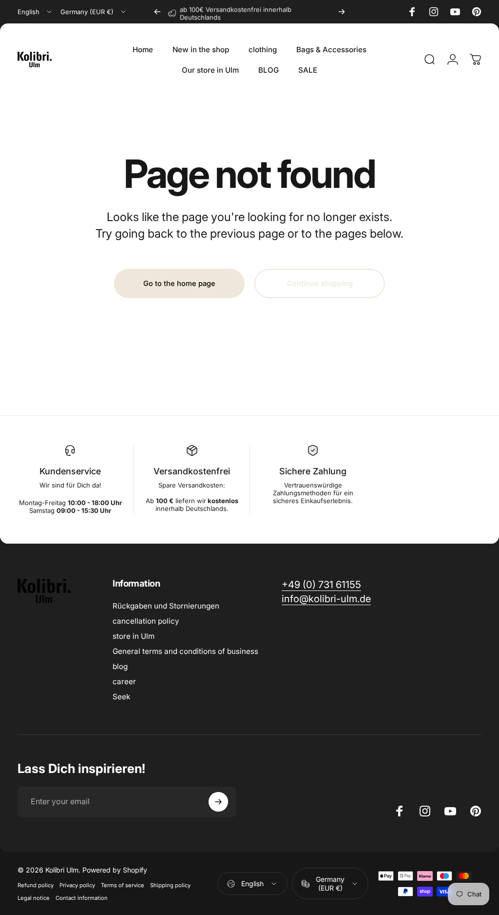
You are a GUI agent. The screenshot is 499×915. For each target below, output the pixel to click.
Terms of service (122, 885)
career (124, 681)
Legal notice (34, 898)
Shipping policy (170, 885)
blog (120, 666)
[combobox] (35, 11)
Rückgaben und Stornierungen (166, 605)
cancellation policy (146, 621)
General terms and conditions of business (185, 651)
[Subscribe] (218, 802)
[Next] (341, 11)
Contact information (82, 898)
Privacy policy (77, 885)
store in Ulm (133, 636)
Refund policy (36, 885)
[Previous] (157, 11)
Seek (121, 696)
